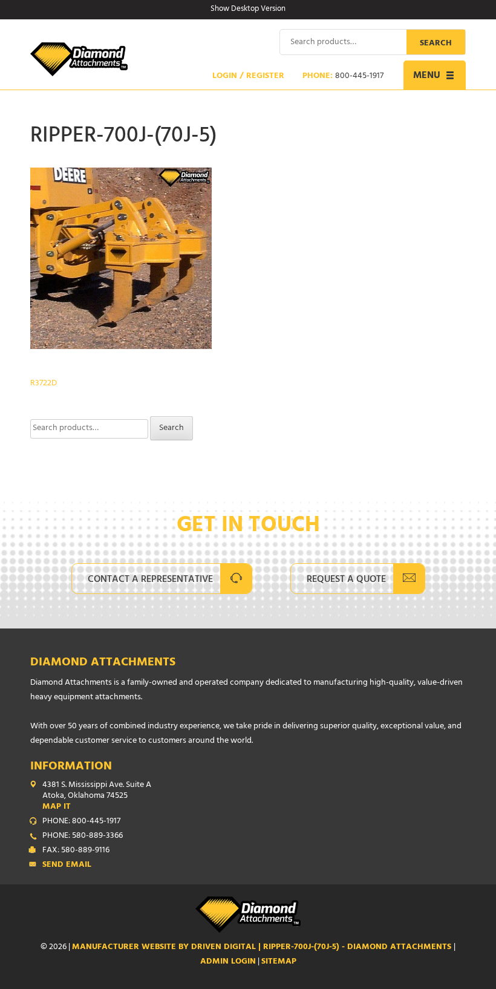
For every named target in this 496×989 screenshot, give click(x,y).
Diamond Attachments (102, 663)
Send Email (66, 865)
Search (436, 44)
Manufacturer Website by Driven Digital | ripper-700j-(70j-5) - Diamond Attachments (263, 947)
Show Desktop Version (248, 9)
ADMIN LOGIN (228, 962)
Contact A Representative (150, 580)
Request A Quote (346, 580)
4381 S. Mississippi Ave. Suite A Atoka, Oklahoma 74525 (96, 796)
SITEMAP (278, 962)
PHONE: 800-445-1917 (81, 822)
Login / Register (248, 77)
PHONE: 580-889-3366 (82, 836)
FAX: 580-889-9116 (75, 851)
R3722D (43, 384)
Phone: (342, 77)
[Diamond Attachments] (79, 59)
